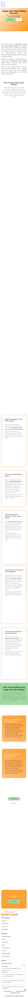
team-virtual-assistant (15, 15)
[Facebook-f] (2, 915)
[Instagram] (7, 915)
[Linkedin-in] (5, 915)
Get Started (14, 901)
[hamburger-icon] (25, 4)
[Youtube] (9, 915)
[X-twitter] (14, 915)
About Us (13, 803)
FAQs (19, 19)
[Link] (17, 915)
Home (7, 15)
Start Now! (10, 19)
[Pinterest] (12, 915)
